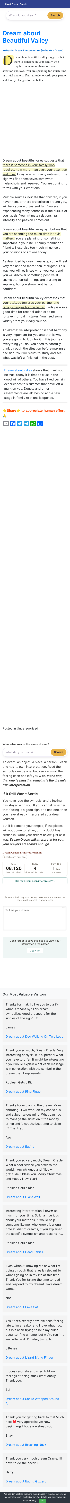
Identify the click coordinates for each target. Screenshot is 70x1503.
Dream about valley (18, 370)
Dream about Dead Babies (24, 1252)
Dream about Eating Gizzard (26, 1481)
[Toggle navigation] (62, 4)
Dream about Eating (20, 1146)
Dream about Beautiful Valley (25, 36)
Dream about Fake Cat (22, 1307)
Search (55, 15)
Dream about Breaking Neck (26, 1444)
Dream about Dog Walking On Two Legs (34, 1036)
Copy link (35, 950)
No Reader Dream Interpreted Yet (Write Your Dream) (33, 50)
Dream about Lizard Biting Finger (29, 1357)
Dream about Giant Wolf (23, 1197)
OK (42, 1500)
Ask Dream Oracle (17, 4)
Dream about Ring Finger (24, 1091)
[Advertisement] (35, 122)
